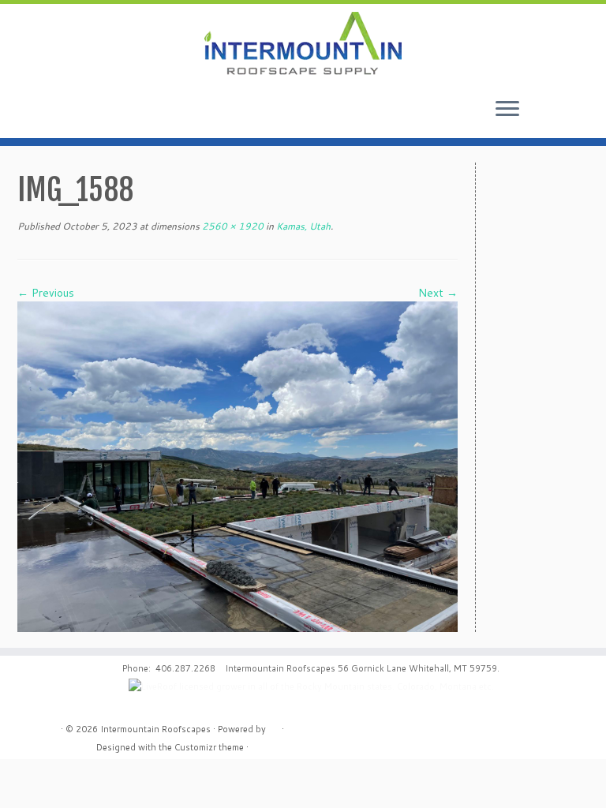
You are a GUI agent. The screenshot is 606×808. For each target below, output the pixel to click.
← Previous (45, 293)
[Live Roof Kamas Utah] (237, 465)
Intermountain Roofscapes (155, 729)
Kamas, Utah (302, 226)
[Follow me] (568, 113)
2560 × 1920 (232, 226)
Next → (438, 293)
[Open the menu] (507, 110)
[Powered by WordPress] (273, 725)
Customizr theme (209, 747)
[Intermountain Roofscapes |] (303, 44)
